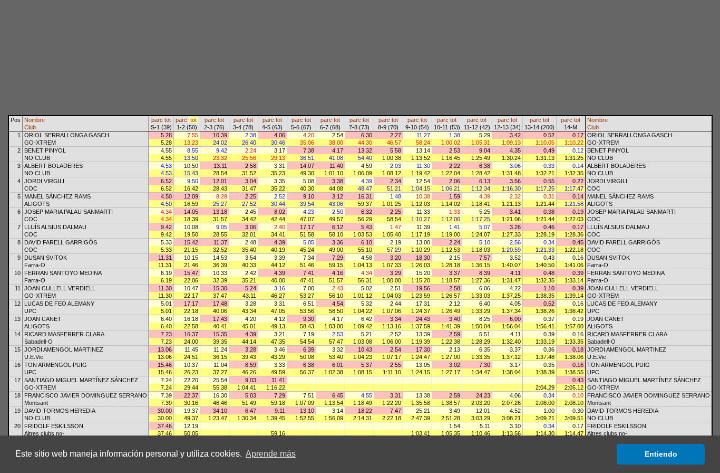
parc (157, 120)
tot (167, 120)
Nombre (34, 120)
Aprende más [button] (271, 453)
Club (30, 127)
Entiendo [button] (661, 454)
